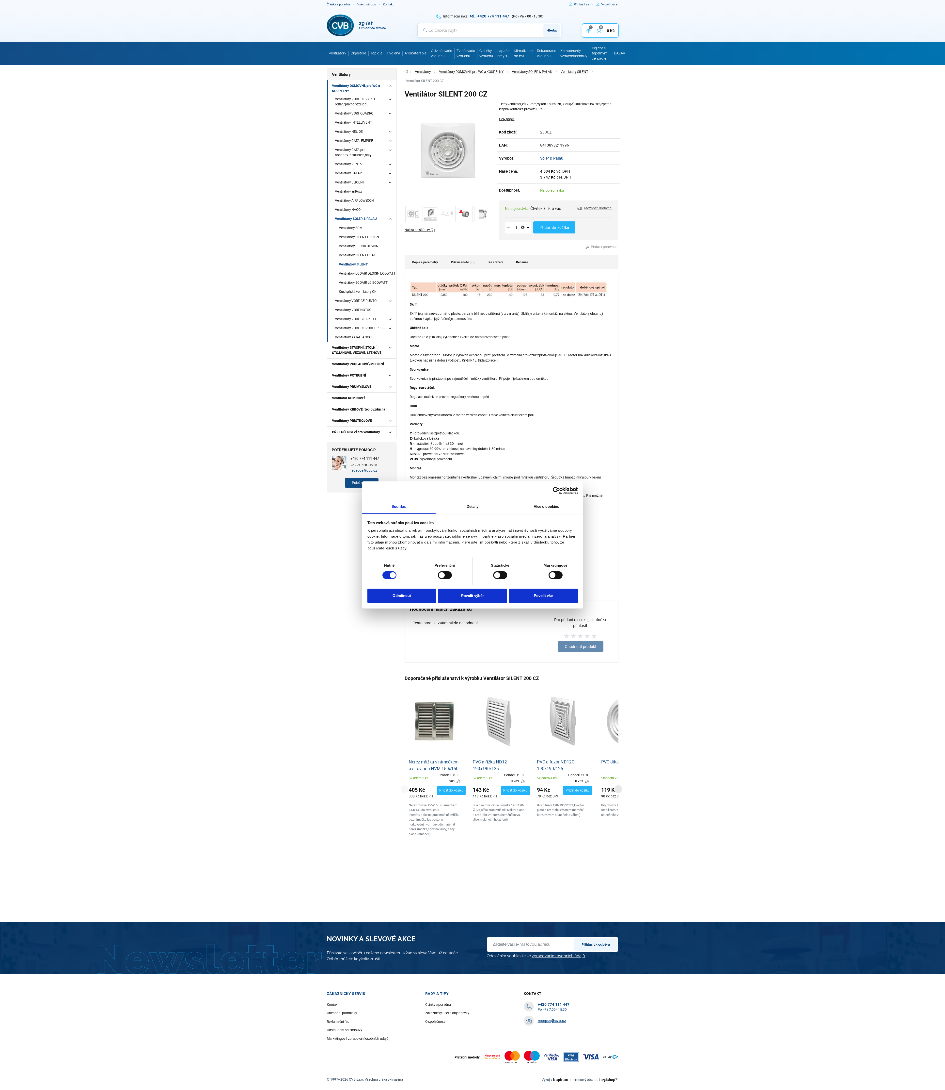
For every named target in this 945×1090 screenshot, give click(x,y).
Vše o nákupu (366, 4)
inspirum (560, 1079)
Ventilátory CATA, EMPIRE (354, 140)
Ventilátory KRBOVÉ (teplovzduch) (358, 409)
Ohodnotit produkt (580, 646)
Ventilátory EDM (350, 228)
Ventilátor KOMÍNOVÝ (348, 398)
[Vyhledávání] (425, 30)
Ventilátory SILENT (353, 264)
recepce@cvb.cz (363, 470)
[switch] (445, 575)
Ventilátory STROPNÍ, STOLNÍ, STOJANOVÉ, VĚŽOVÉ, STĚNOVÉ (356, 350)
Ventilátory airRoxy (348, 191)
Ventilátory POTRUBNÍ (349, 375)
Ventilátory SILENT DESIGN (359, 237)
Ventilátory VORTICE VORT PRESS (359, 328)
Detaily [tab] (473, 506)
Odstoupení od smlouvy (344, 1030)
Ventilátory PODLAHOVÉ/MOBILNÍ (358, 364)
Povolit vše (543, 596)
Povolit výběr (472, 596)
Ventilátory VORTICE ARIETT (356, 319)
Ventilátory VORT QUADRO (354, 113)
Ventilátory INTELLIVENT (353, 122)
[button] (594, 208)
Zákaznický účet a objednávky (447, 1013)
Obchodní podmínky (342, 1013)
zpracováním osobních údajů (558, 956)
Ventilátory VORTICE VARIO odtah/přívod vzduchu (355, 101)
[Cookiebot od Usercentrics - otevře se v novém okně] (556, 490)
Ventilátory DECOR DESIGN (358, 246)
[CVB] (356, 25)
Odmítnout (402, 596)
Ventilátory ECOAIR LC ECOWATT (363, 282)
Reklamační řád (338, 1021)
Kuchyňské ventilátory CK (358, 291)
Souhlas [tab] (399, 506)
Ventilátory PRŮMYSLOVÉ (351, 386)
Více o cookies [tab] (546, 506)
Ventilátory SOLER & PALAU (356, 218)
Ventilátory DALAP (348, 173)
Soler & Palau (551, 158)
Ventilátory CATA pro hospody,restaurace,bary (353, 152)
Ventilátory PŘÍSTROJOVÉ (352, 420)
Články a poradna (338, 4)
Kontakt (388, 4)
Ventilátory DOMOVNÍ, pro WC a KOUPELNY (356, 88)
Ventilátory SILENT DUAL (357, 255)
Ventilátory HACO (348, 209)
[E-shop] (406, 71)
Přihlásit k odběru (596, 944)
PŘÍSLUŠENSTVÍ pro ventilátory (356, 432)
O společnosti (435, 1021)
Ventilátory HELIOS (349, 131)
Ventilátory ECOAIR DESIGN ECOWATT (367, 273)
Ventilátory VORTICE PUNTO (356, 300)
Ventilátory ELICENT (350, 182)
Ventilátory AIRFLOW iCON (354, 200)
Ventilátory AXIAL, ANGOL (354, 337)
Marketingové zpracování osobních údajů (357, 1038)
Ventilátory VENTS (348, 164)
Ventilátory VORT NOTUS (353, 310)
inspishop (608, 1079)
